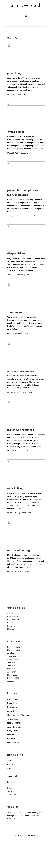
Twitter (10, 791)
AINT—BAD (26, 5)
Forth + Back (13, 699)
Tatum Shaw (12, 719)
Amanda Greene (14, 727)
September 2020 (14, 656)
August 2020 (12, 659)
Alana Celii (12, 711)
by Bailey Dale (24, 153)
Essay (10, 623)
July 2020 (11, 663)
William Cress (13, 739)
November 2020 (13, 650)
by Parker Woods (25, 513)
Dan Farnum (13, 742)
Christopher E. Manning (18, 715)
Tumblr (10, 785)
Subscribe (11, 794)
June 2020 (11, 666)
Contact (10, 764)
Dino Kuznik (12, 734)
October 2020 (12, 653)
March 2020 (12, 675)
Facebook (11, 782)
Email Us (11, 819)
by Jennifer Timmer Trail (28, 216)
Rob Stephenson (15, 723)
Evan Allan (12, 707)
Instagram (11, 788)
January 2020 (12, 681)
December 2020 (13, 647)
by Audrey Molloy (23, 333)
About (10, 768)
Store (9, 760)
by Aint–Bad (21, 94)
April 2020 (11, 672)
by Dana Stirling (24, 451)
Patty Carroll (12, 703)
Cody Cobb (12, 731)
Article (10, 613)
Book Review (12, 617)
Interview (11, 626)
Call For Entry (13, 620)
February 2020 (13, 678)
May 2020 (11, 669)
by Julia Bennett (27, 571)
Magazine (11, 629)
